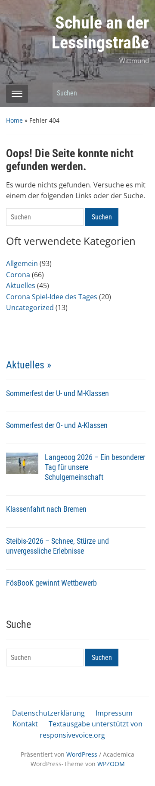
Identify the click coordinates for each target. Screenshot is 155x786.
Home (14, 120)
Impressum (114, 713)
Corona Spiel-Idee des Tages (51, 296)
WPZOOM (111, 764)
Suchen (138, 92)
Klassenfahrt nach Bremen (46, 508)
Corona (18, 274)
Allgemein (22, 263)
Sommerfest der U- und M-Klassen (57, 393)
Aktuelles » (28, 365)
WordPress (81, 754)
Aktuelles (20, 285)
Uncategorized (30, 307)
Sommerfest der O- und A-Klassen (57, 425)
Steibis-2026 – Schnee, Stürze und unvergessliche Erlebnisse (57, 545)
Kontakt (25, 724)
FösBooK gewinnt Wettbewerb (51, 582)
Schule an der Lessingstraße (100, 33)
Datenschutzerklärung (48, 713)
